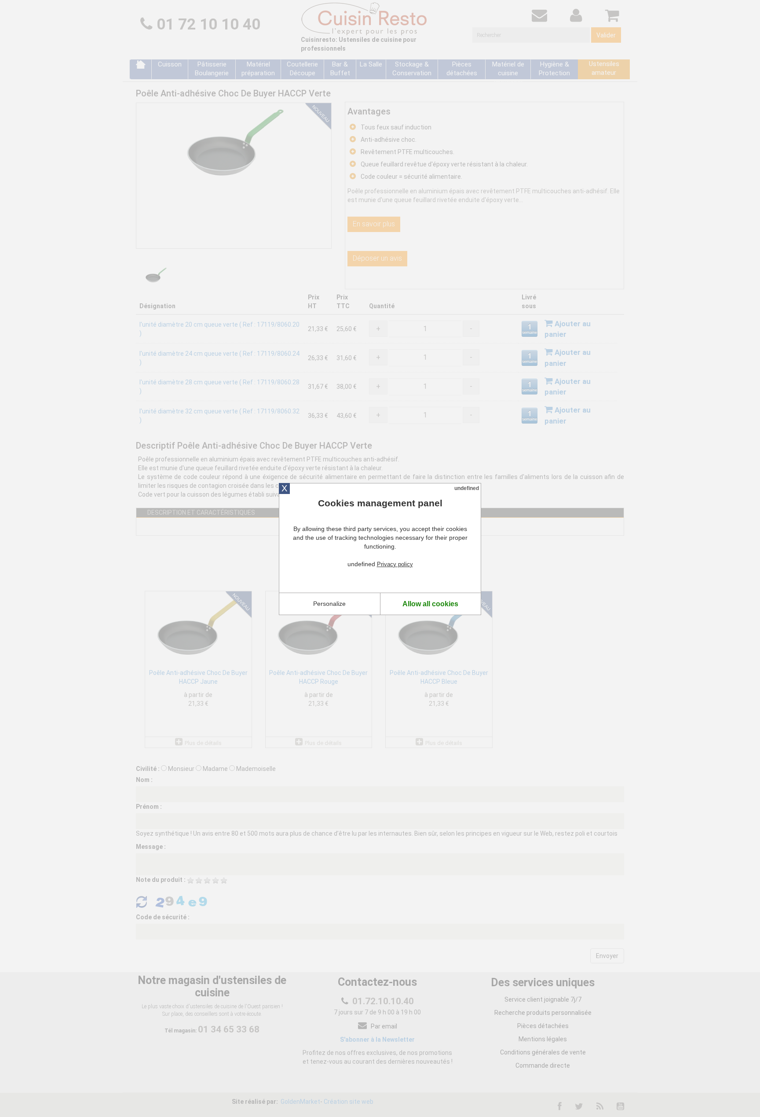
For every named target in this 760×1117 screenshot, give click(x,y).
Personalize (329, 603)
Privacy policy (395, 564)
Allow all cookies (430, 604)
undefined (466, 488)
